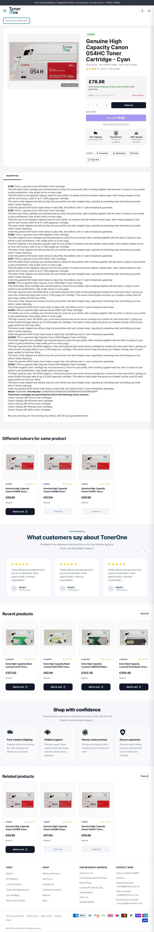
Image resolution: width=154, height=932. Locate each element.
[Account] (142, 11)
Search (9, 873)
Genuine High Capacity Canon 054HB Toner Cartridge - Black (17, 490)
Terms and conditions (15, 916)
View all (144, 613)
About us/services (51, 873)
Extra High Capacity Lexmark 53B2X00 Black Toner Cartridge (94, 665)
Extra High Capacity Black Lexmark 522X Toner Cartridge (19, 665)
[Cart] (149, 11)
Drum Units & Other (15, 900)
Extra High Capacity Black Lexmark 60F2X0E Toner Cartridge (56, 665)
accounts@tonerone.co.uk (129, 903)
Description (12, 176)
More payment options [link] (116, 124)
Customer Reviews (52, 889)
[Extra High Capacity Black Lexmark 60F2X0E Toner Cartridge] (58, 637)
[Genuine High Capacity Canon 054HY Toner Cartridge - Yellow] (96, 462)
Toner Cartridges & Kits (17, 889)
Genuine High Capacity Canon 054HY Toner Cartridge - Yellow (93, 490)
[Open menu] (5, 11)
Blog (45, 900)
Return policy (46, 916)
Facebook (103, 153)
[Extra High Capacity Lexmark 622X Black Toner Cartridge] (133, 637)
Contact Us (48, 884)
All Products (12, 879)
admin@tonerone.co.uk (128, 886)
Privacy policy (32, 916)
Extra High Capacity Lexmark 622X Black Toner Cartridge (133, 665)
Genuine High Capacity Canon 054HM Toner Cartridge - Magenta (55, 490)
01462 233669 (131, 873)
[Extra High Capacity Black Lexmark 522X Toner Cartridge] (20, 637)
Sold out (128, 105)
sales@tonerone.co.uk (127, 895)
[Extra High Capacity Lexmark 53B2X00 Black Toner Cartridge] (96, 637)
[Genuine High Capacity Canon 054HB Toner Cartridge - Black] (20, 462)
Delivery (47, 895)
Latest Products (14, 884)
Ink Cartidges (12, 895)
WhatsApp (120, 153)
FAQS (8, 920)
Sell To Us (47, 879)
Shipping (58, 916)
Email (135, 153)
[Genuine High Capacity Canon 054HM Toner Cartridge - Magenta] (58, 462)
